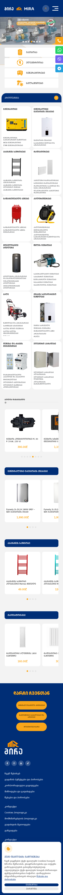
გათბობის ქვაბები (43, 140)
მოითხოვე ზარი (31, 727)
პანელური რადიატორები (46, 180)
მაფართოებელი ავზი (44, 331)
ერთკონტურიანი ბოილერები (11, 287)
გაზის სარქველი (42, 325)
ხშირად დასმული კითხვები (31, 705)
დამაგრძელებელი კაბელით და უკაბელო (14, 376)
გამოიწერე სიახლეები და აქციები (31, 716)
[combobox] (31, 471)
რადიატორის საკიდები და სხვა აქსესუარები (46, 187)
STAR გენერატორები (13, 145)
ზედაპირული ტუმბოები (45, 279)
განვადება (11, 830)
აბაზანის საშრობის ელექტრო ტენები (12, 186)
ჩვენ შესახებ (12, 773)
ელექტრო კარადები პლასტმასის (44, 373)
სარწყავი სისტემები (13, 326)
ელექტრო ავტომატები (14, 382)
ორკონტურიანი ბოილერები (11, 282)
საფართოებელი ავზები (14, 227)
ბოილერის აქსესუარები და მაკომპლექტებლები (15, 277)
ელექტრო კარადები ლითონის (44, 378)
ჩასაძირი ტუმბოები (43, 282)
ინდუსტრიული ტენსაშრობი (41, 231)
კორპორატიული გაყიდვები (22, 785)
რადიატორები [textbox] (17, 615)
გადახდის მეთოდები (17, 824)
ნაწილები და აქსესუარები (16, 323)
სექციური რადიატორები (46, 183)
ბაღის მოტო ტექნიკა (13, 328)
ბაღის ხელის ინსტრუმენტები (10, 332)
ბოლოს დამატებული (15, 399)
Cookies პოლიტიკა (16, 812)
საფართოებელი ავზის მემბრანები (14, 231)
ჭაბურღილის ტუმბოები (45, 285)
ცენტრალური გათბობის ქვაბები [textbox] (28, 471)
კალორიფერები (42, 227)
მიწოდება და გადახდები (20, 791)
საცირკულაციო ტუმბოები (46, 274)
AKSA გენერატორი (12, 142)
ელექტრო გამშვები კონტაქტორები (12, 386)
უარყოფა (31, 889)
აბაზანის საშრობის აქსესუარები (12, 181)
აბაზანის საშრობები (13, 190)
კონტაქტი (11, 806)
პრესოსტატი (40, 334)
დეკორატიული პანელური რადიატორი (46, 192)
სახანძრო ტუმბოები (43, 277)
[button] (23, 41)
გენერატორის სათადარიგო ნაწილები (14, 139)
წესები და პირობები (17, 797)
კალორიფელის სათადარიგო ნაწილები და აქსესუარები (47, 237)
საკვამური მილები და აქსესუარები (44, 144)
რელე (36, 336)
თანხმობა (31, 885)
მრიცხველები (10, 379)
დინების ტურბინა (42, 328)
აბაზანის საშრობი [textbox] (19, 543)
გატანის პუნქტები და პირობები (24, 779)
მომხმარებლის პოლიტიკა (21, 818)
